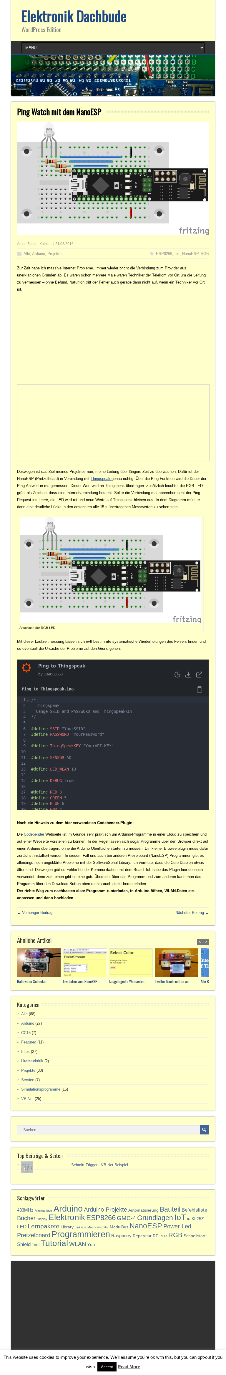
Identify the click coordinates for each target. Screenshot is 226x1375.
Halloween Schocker (32, 981)
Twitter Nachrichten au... (173, 981)
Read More (129, 1366)
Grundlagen (155, 1218)
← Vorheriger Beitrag (34, 912)
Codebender (34, 834)
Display (42, 1219)
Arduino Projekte (105, 1209)
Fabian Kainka (39, 244)
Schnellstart (194, 1236)
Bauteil (170, 1209)
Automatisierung (143, 1210)
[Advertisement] (113, 338)
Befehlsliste (194, 1210)
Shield (24, 1244)
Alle (27, 253)
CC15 (26, 1033)
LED (21, 1227)
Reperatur (142, 1236)
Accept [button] (107, 1367)
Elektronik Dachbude (74, 15)
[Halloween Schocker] (40, 963)
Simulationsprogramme (40, 1089)
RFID (163, 1236)
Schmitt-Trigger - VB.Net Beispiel (99, 1165)
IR (188, 1219)
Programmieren (80, 1234)
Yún (91, 1244)
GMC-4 (126, 1218)
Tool (35, 1245)
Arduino (38, 253)
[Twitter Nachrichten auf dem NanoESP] (178, 963)
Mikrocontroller (98, 1227)
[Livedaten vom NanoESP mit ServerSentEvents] (86, 963)
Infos (25, 1051)
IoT (177, 253)
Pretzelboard (33, 1235)
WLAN (77, 1244)
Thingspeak (101, 478)
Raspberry (121, 1235)
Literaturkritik (32, 1061)
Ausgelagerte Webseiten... (128, 981)
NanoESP (190, 253)
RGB (205, 253)
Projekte (54, 253)
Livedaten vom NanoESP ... (82, 981)
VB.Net (27, 1098)
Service (27, 1080)
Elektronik (67, 1217)
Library (67, 1227)
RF (155, 1236)
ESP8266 (164, 253)
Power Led (177, 1226)
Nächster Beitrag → (192, 912)
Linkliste (80, 1227)
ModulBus (119, 1227)
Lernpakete (43, 1226)
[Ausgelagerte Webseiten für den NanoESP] (132, 963)
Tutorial (54, 1243)
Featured (28, 1042)
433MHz (25, 1209)
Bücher (26, 1218)
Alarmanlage (43, 1210)
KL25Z (198, 1219)
